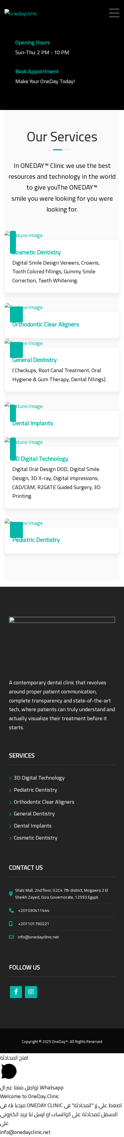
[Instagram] (31, 992)
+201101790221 (33, 923)
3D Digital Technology (39, 778)
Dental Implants (32, 826)
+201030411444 (33, 910)
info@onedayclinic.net (38, 937)
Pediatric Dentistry (35, 790)
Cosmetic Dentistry (35, 838)
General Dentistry (34, 813)
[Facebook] (16, 992)
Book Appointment (37, 71)
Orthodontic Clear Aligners (44, 802)
